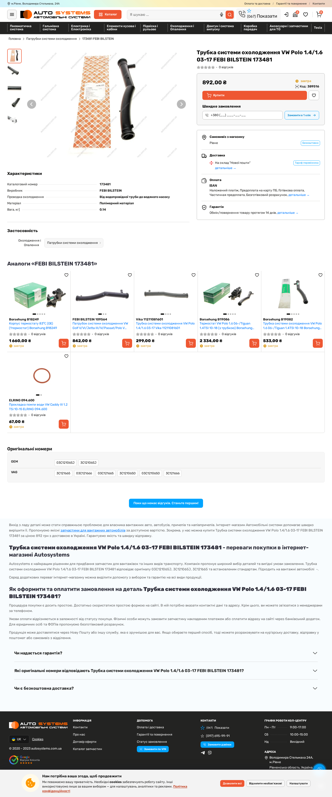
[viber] (210, 752)
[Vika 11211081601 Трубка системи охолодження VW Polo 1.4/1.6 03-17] (166, 294)
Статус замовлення (152, 742)
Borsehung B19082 (278, 319)
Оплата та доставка (257, 3)
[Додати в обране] (314, 95)
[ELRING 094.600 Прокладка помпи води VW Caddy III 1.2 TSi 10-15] (39, 375)
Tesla (318, 28)
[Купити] (64, 343)
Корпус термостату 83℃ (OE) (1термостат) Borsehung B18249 (33, 326)
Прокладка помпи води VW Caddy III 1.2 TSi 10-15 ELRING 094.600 (38, 407)
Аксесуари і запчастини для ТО (289, 27)
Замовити (299, 115)
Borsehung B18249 (24, 319)
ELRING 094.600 (21, 400)
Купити (218, 95)
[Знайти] (230, 15)
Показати (262, 16)
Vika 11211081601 (149, 319)
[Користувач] (286, 14)
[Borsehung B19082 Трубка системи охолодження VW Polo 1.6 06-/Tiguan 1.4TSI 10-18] (293, 294)
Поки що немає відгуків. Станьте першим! (166, 503)
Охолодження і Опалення (182, 27)
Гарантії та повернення (291, 3)
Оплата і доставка (150, 727)
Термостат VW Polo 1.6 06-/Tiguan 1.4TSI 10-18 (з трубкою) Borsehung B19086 (226, 326)
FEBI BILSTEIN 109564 (89, 319)
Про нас (79, 734)
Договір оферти (84, 742)
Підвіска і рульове (150, 27)
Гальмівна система (51, 27)
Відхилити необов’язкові (265, 783)
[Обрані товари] (306, 14)
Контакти (319, 3)
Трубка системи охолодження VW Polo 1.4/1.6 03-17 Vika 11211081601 (165, 326)
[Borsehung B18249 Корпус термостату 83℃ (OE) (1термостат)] (39, 294)
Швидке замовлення (221, 106)
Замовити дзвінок (219, 744)
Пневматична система (20, 27)
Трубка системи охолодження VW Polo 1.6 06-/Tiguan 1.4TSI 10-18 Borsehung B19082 (292, 326)
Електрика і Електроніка (81, 27)
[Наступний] (181, 104)
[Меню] (12, 14)
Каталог (111, 14)
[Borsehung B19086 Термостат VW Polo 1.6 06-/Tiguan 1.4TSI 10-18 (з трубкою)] (229, 294)
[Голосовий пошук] (221, 14)
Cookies (37, 739)
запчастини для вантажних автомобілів (93, 530)
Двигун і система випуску (220, 27)
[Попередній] (31, 104)
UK (19, 739)
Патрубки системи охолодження (51, 39)
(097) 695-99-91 (218, 736)
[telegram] (203, 752)
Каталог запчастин (87, 749)
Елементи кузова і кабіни (121, 27)
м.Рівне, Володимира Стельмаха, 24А (35, 3)
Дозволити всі (232, 783)
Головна (15, 39)
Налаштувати (299, 783)
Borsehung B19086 (214, 319)
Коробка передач (250, 27)
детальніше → (225, 168)
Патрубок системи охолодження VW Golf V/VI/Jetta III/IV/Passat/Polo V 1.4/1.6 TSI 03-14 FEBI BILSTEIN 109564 (101, 326)
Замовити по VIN (155, 749)
